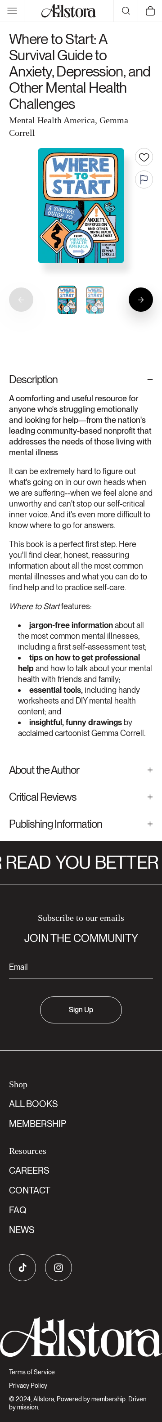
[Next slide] (141, 299)
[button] (12, 11)
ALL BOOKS (33, 1104)
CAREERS (29, 1170)
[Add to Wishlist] (144, 157)
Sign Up (81, 1009)
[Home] (68, 11)
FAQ (18, 1210)
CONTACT (29, 1190)
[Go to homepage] (81, 1337)
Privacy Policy (28, 1385)
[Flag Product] (144, 179)
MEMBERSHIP (37, 1123)
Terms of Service (32, 1372)
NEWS (21, 1230)
